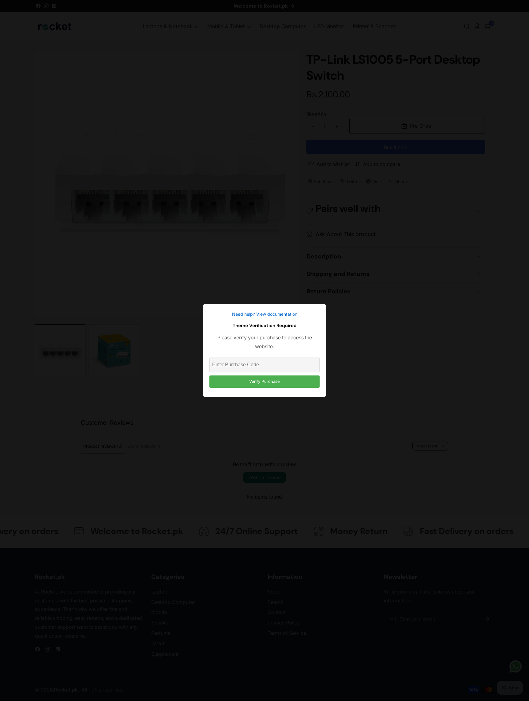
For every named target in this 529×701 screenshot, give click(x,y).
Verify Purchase (264, 381)
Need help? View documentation (264, 314)
